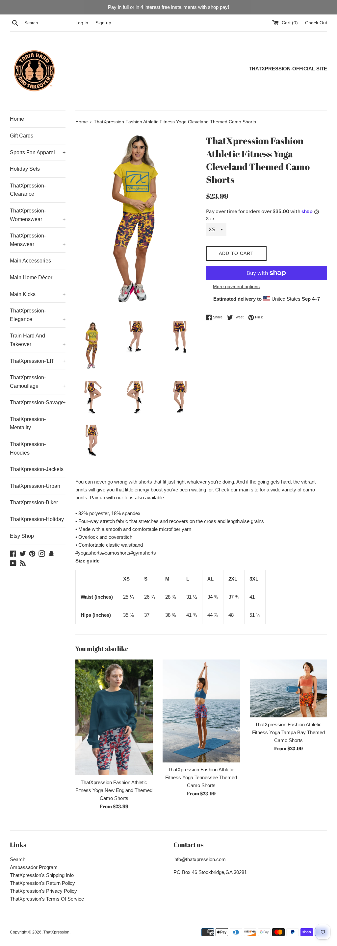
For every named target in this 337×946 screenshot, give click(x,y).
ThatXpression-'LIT (37, 361)
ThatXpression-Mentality (28, 423)
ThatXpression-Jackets (37, 469)
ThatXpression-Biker (34, 502)
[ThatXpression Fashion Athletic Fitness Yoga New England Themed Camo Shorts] (114, 718)
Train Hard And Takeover (37, 340)
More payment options (236, 286)
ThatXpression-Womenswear (37, 215)
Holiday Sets (25, 169)
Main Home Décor (31, 277)
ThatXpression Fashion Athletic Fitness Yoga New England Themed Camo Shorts (113, 790)
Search (17, 859)
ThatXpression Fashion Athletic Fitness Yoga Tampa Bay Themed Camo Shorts (288, 732)
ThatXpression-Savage (37, 402)
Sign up (103, 22)
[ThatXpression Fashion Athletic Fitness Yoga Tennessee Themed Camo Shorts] (201, 711)
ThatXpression (56, 932)
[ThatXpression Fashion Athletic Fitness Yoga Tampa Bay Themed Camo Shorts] (288, 688)
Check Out (316, 22)
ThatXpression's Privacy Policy (43, 891)
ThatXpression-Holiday (37, 519)
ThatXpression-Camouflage (37, 382)
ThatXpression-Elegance (37, 315)
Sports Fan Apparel (37, 152)
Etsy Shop (22, 536)
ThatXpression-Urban (35, 486)
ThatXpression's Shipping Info (42, 875)
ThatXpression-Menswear (37, 240)
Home (17, 119)
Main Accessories (30, 260)
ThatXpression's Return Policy (42, 883)
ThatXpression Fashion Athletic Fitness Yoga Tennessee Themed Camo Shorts (201, 777)
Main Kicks (37, 294)
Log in (81, 22)
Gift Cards (21, 135)
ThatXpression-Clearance (28, 190)
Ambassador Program (34, 867)
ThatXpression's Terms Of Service (47, 899)
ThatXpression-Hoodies (28, 448)
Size (210, 218)
